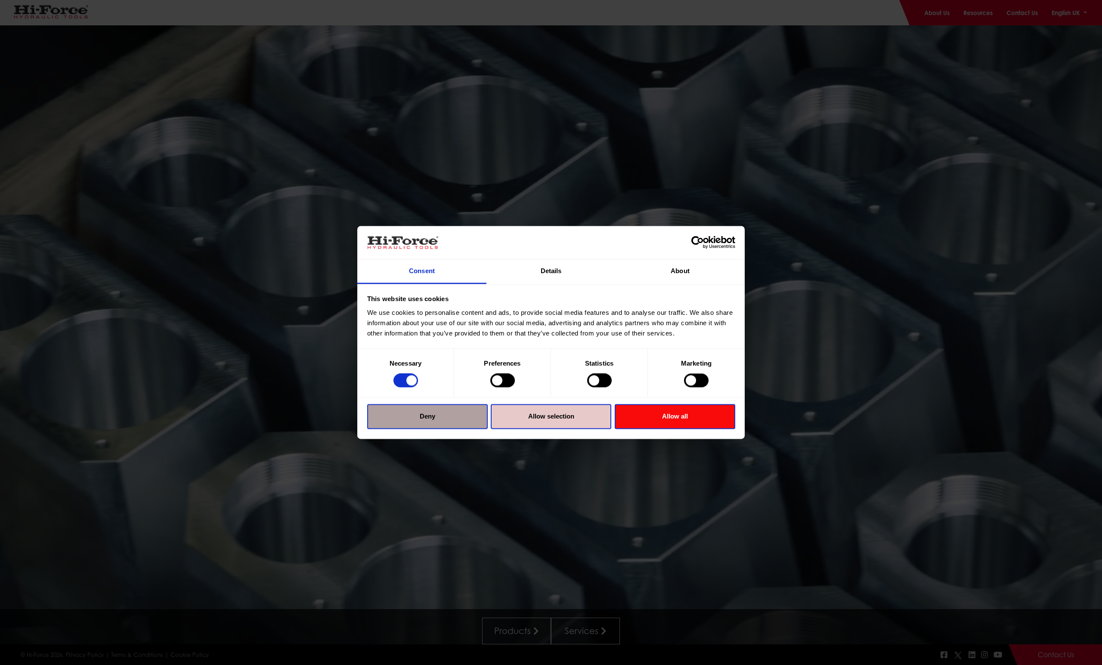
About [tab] (680, 270)
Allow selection (551, 416)
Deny (427, 416)
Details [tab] (551, 270)
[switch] (502, 381)
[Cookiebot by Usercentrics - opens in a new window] (697, 242)
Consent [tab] (422, 270)
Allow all (675, 416)
